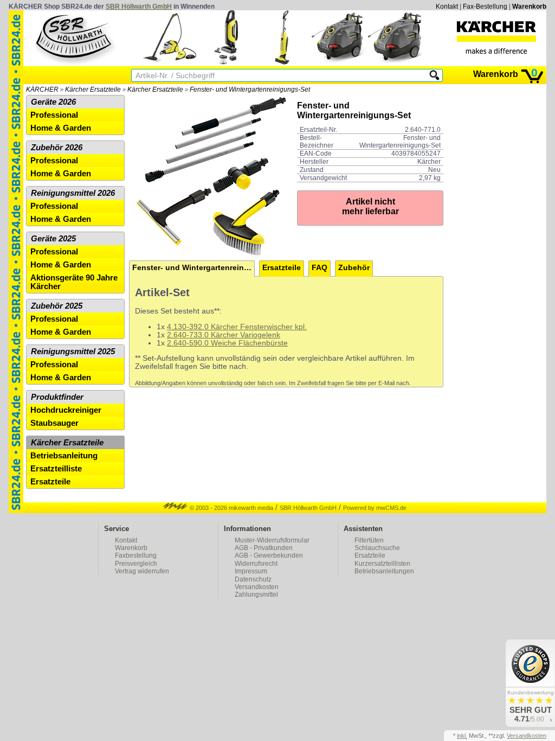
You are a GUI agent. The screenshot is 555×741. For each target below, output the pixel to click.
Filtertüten (369, 540)
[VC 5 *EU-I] (226, 62)
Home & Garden (60, 128)
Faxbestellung (136, 555)
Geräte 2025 (53, 238)
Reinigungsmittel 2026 (73, 193)
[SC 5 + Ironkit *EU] (170, 62)
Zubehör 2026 (56, 147)
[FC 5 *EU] (282, 62)
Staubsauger (54, 423)
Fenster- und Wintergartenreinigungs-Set (250, 89)
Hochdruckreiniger (65, 410)
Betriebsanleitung (64, 455)
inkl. (462, 735)
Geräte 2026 (53, 102)
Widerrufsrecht (256, 563)
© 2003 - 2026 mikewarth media (230, 507)
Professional (54, 115)
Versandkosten (257, 587)
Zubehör (354, 268)
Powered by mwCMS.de (374, 507)
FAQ (319, 268)
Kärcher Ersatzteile (93, 89)
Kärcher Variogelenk (244, 335)
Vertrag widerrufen (142, 571)
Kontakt (447, 6)
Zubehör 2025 (56, 306)
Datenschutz (253, 579)
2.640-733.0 (188, 335)
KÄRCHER (42, 89)
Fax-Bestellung (485, 6)
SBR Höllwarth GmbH (139, 6)
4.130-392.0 (188, 327)
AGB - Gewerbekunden (269, 555)
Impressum (251, 571)
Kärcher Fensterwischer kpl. (258, 327)
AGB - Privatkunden (264, 548)
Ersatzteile (281, 268)
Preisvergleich (136, 563)
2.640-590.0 (188, 343)
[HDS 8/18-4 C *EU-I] (339, 62)
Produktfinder (57, 397)
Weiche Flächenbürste (248, 343)
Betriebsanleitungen (384, 571)
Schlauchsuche (377, 548)
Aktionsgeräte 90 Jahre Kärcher (74, 282)
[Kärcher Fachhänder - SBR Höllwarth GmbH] (496, 37)
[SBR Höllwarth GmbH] (75, 37)
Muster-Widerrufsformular (272, 540)
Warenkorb (529, 6)
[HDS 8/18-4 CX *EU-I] (395, 62)
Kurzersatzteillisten (382, 563)
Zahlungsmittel (256, 594)
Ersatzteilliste (56, 468)
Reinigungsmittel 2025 (73, 351)
